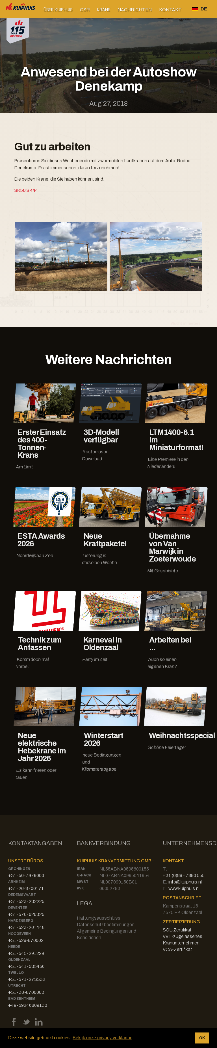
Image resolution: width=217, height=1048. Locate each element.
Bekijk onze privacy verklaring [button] (103, 1037)
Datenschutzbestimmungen (105, 924)
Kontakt (170, 9)
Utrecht (17, 986)
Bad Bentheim (21, 999)
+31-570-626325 (26, 914)
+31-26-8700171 (26, 888)
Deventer (17, 908)
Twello (16, 973)
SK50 (19, 190)
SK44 (32, 190)
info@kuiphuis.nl (185, 882)
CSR (85, 9)
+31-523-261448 (26, 927)
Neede (14, 947)
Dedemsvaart (22, 895)
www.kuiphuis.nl (183, 888)
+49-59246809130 (27, 1005)
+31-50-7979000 (26, 875)
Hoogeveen (19, 934)
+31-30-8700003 (26, 992)
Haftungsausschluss (98, 918)
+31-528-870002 (26, 940)
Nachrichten (135, 9)
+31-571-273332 (26, 979)
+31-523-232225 (26, 901)
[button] (58, 10)
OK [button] (202, 1038)
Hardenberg (20, 921)
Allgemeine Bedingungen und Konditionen (106, 934)
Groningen (19, 869)
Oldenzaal (19, 960)
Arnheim (16, 882)
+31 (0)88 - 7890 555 (184, 875)
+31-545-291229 (26, 953)
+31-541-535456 (26, 966)
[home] (21, 9)
